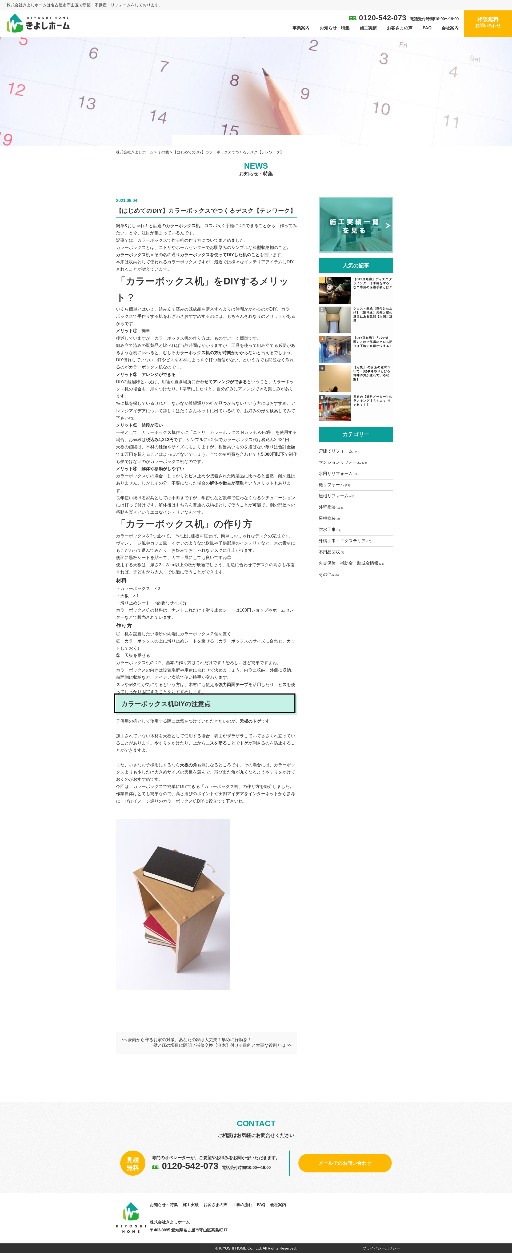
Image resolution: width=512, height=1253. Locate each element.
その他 (325, 574)
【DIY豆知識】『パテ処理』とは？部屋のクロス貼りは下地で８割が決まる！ (373, 341)
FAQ (427, 28)
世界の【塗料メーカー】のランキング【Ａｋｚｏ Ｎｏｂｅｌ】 (373, 400)
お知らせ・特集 (335, 28)
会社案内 (450, 28)
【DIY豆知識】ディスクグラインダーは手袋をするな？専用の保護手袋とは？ (373, 283)
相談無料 (488, 22)
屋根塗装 (327, 518)
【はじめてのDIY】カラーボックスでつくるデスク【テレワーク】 (206, 210)
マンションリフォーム (340, 462)
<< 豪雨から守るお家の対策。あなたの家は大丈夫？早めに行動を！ (186, 1039)
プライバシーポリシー (381, 1248)
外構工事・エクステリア (342, 540)
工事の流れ (242, 1204)
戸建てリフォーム (336, 451)
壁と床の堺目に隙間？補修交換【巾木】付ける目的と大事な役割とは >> (222, 1045)
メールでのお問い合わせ (345, 1163)
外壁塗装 (327, 507)
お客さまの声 (400, 28)
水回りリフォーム (336, 473)
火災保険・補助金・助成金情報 (348, 563)
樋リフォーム (331, 484)
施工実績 (368, 28)
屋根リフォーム (334, 496)
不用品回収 (329, 552)
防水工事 (327, 529)
